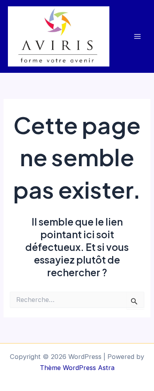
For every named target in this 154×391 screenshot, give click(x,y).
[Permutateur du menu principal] (137, 37)
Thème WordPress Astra (77, 368)
